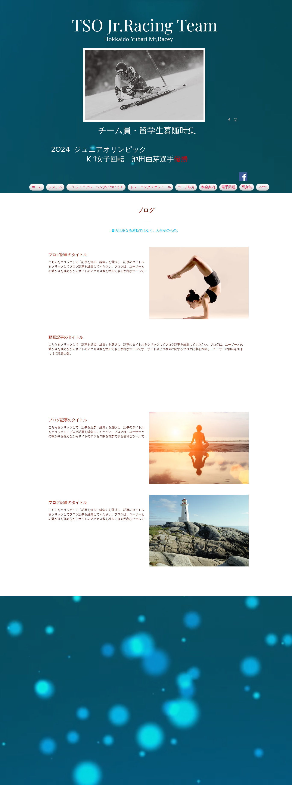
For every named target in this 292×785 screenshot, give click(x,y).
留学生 (151, 130)
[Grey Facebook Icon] (229, 120)
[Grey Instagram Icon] (235, 120)
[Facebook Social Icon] (243, 176)
